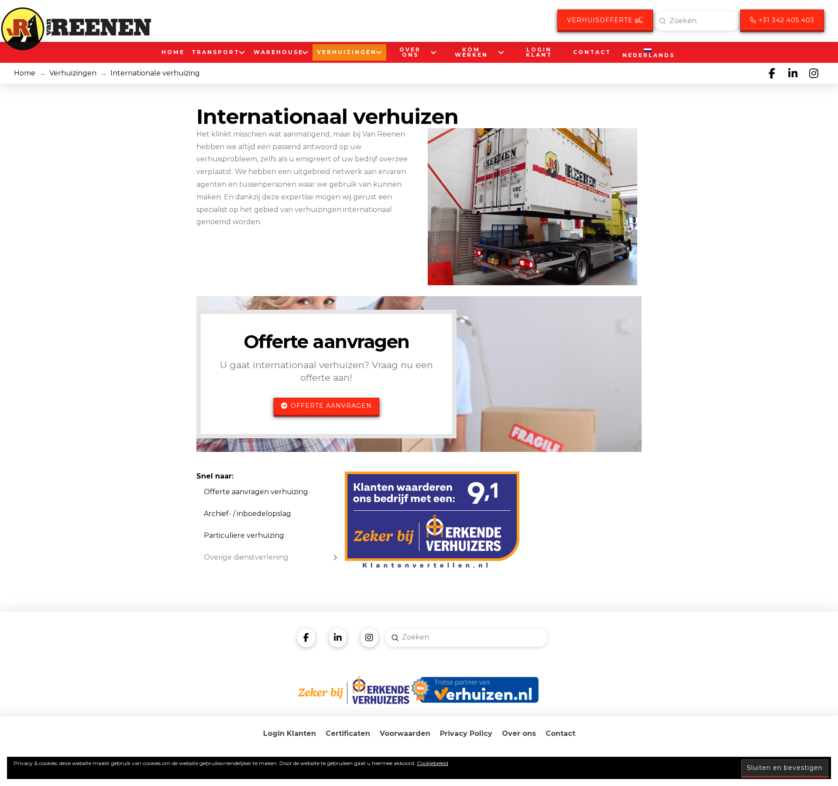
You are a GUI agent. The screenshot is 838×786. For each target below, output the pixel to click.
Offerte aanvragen (331, 406)
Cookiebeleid (432, 763)
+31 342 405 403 (785, 20)
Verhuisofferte (601, 20)
